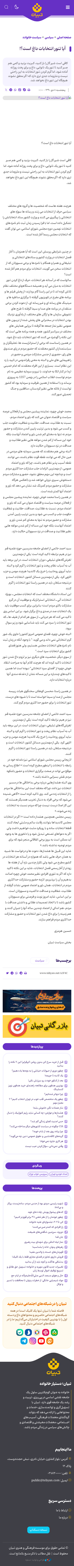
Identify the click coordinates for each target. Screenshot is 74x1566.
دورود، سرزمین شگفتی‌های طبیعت (45, 1232)
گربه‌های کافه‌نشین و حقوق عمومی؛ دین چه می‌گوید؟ (36, 1136)
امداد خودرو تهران (59, 1174)
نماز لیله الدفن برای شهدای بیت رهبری (43, 1242)
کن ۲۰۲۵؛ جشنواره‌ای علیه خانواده (46, 1222)
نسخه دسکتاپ (38, 1530)
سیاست (39, 960)
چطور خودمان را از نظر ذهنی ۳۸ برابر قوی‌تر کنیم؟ (38, 1217)
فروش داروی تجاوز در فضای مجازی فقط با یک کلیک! (37, 1257)
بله (19, 1332)
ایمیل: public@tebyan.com (49, 1480)
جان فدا (59, 1237)
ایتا (50, 1341)
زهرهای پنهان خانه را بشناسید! (47, 1247)
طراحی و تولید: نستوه (35, 1560)
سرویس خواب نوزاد (38, 1174)
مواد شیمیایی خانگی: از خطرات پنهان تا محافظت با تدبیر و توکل (35, 1282)
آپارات (45, 1332)
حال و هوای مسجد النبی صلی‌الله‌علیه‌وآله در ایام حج (37, 1276)
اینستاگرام (32, 1341)
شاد (54, 1332)
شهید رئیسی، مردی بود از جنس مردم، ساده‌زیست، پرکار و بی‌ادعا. (35, 1205)
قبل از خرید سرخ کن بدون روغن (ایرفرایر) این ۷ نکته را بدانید (36, 1064)
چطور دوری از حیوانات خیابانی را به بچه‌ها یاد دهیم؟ (37, 1071)
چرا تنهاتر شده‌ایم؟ (53, 1094)
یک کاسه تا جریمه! (54, 1076)
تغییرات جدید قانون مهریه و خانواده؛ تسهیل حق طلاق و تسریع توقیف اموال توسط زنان (35, 1268)
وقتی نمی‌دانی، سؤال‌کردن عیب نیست (44, 1146)
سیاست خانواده (32, 37)
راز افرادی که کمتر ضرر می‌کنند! (48, 1227)
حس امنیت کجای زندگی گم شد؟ (46, 1121)
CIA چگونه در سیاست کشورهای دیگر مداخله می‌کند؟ (36, 1126)
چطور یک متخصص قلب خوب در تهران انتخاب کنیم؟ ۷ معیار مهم (36, 1101)
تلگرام (24, 1341)
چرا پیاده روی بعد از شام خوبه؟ (47, 1131)
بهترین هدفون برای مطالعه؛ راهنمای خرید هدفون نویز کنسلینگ (35, 1087)
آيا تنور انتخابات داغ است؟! (43, 48)
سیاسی (49, 37)
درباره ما (63, 1517)
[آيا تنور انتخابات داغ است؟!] (37, 98)
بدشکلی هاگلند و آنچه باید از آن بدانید (44, 1262)
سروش (28, 1332)
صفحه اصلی (64, 37)
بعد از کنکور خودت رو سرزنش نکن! (45, 1081)
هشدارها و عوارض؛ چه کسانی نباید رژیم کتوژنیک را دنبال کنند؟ (35, 1114)
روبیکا (37, 1332)
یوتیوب (41, 1341)
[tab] (37, 1046)
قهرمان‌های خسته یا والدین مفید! (46, 1252)
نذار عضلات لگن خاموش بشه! (48, 1108)
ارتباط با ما (62, 1510)
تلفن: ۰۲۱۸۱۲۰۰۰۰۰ (58, 1473)
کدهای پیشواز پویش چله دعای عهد (45, 1212)
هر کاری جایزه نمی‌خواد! (51, 1141)
